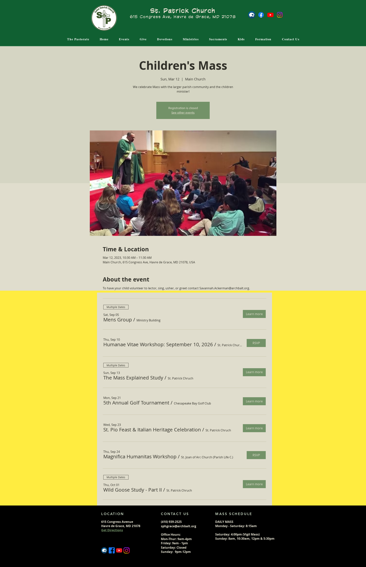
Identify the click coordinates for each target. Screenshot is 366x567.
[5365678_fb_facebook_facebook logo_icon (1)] (112, 550)
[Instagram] (279, 15)
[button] (117, 319)
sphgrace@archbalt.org (178, 526)
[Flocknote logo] (251, 15)
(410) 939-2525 (171, 522)
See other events (183, 112)
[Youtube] (270, 15)
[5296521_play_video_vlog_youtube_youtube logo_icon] (119, 550)
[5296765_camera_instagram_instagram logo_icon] (127, 550)
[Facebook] (261, 15)
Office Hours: (171, 534)
